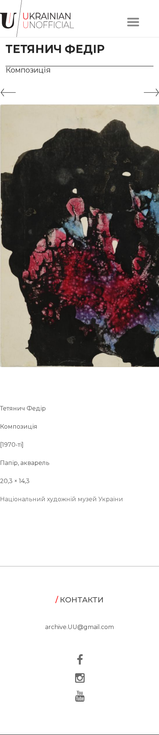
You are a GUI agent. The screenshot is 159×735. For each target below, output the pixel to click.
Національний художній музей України (61, 499)
